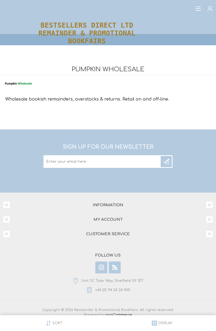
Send (166, 161)
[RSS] (115, 267)
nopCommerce (119, 315)
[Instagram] (101, 267)
